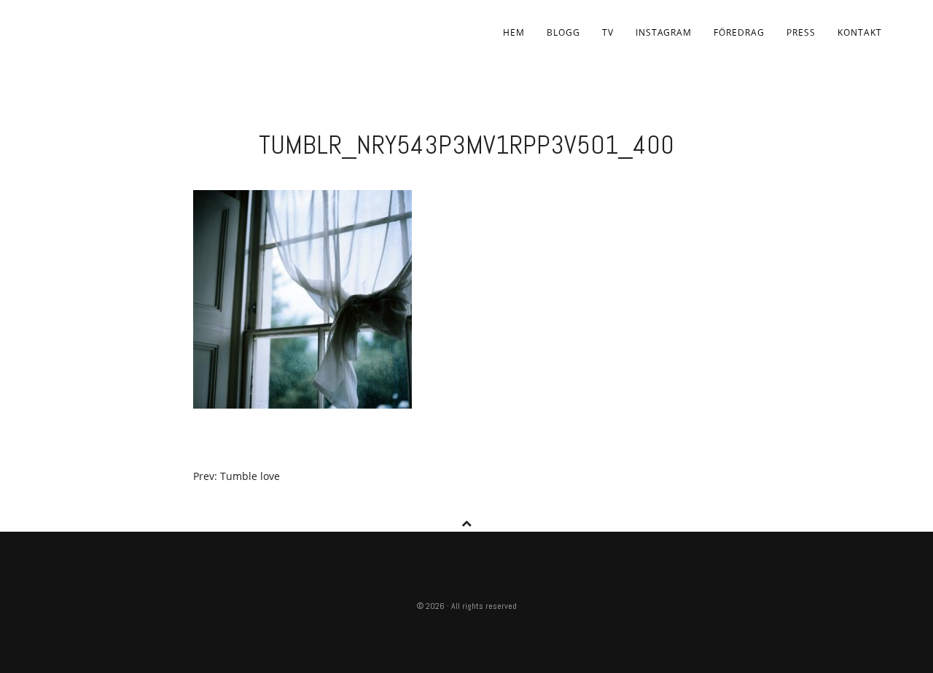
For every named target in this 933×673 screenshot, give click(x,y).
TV (608, 32)
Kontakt (860, 32)
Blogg (563, 32)
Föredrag (739, 32)
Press (801, 32)
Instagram (664, 32)
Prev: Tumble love (236, 476)
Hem (514, 32)
